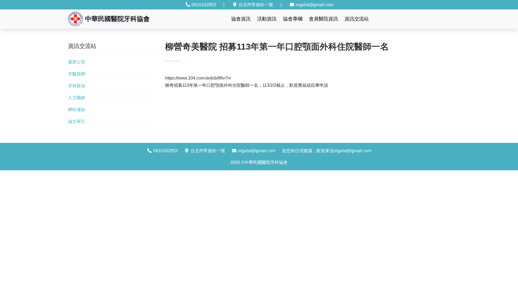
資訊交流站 (357, 19)
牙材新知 (76, 86)
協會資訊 (241, 19)
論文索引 (76, 121)
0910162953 (203, 4)
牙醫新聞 (76, 74)
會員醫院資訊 (323, 19)
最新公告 (76, 62)
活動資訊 (267, 19)
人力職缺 (76, 97)
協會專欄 (292, 19)
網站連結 (76, 109)
